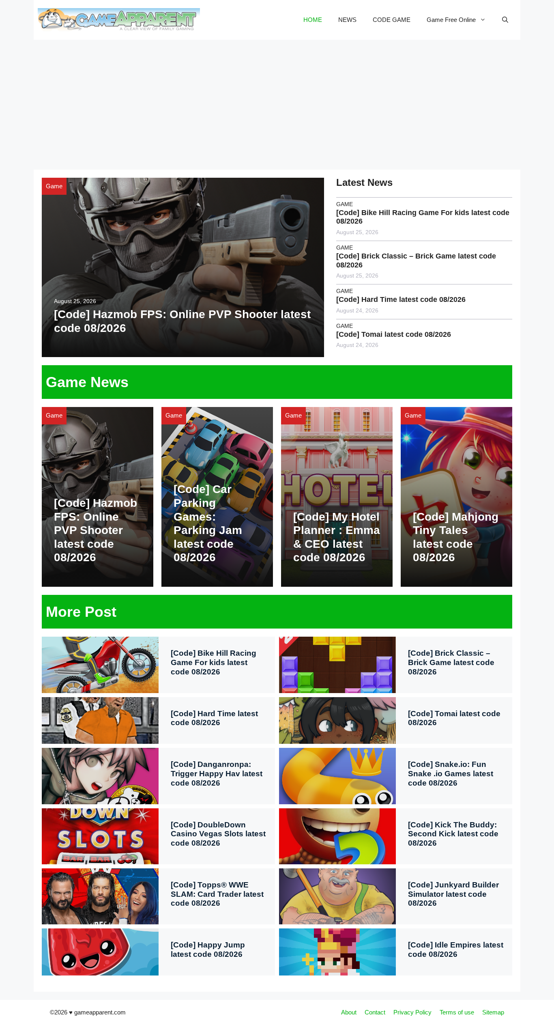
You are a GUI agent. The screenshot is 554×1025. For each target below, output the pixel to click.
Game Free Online (451, 19)
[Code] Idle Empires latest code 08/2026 (455, 949)
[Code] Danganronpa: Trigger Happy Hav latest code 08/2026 (216, 773)
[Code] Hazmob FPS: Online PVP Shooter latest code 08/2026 (95, 530)
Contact (375, 1012)
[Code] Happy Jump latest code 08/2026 (208, 949)
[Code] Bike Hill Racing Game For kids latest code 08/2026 (213, 662)
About (348, 1012)
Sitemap (493, 1012)
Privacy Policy (412, 1012)
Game (54, 186)
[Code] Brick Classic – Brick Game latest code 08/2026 (451, 662)
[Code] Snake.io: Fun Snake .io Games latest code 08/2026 (450, 773)
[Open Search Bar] (505, 20)
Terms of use (457, 1012)
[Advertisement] (277, 100)
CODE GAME (391, 19)
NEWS (347, 19)
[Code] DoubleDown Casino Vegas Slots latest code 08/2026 (218, 834)
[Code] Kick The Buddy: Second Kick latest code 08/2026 (453, 834)
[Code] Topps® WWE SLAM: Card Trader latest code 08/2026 (217, 894)
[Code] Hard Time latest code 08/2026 (401, 299)
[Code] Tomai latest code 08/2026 (393, 334)
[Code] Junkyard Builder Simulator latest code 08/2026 (453, 894)
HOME (312, 19)
